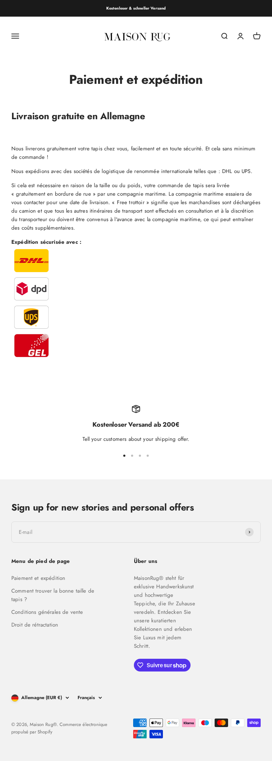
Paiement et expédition (38, 578)
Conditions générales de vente (47, 612)
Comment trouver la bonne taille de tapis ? (52, 595)
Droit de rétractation (34, 625)
